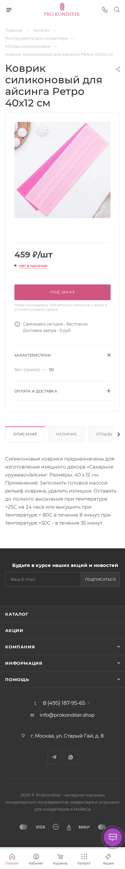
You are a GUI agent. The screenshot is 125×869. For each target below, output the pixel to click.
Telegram (54, 757)
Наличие (66, 434)
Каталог (17, 614)
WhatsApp (71, 757)
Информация (24, 663)
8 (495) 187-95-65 (64, 703)
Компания (20, 646)
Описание (25, 434)
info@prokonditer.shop (67, 715)
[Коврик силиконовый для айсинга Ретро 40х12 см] (62, 169)
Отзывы (105, 434)
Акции (14, 630)
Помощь (17, 679)
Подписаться (100, 579)
